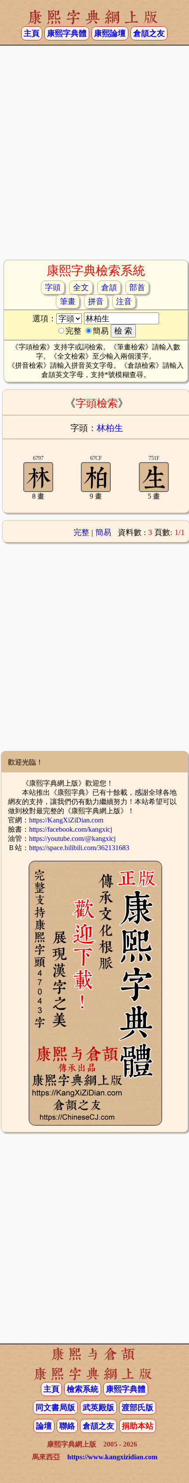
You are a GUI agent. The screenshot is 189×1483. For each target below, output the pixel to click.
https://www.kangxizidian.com (112, 1457)
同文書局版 (55, 1407)
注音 (124, 301)
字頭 (53, 287)
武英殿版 (98, 1407)
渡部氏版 (137, 1407)
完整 (81, 532)
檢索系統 (82, 1389)
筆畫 (68, 301)
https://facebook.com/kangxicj (70, 829)
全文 (81, 287)
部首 (137, 287)
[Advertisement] (94, 156)
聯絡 (67, 1426)
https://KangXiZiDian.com (66, 820)
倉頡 (109, 287)
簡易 (103, 532)
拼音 (96, 301)
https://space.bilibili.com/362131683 (79, 847)
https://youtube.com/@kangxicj (72, 838)
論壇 (44, 1426)
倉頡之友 (149, 33)
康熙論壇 (110, 33)
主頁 (32, 33)
